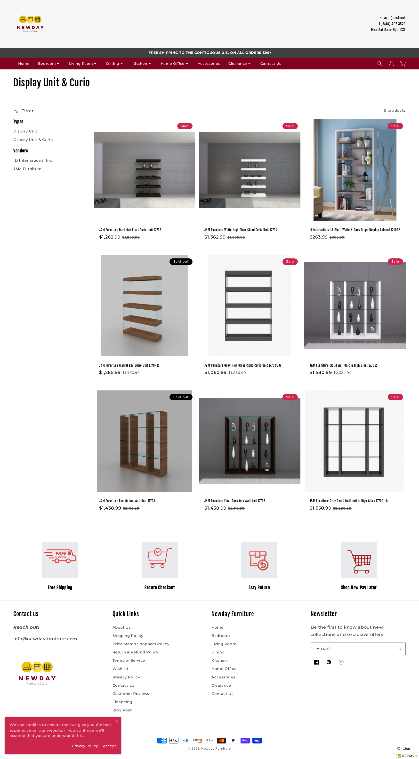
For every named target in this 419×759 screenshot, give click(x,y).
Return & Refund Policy (136, 652)
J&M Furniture (27, 168)
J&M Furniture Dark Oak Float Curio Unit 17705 (130, 230)
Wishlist (121, 668)
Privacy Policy (126, 677)
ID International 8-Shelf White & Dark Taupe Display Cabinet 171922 (355, 230)
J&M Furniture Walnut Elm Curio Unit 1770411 (129, 365)
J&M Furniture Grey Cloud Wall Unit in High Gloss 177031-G (349, 501)
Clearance (237, 63)
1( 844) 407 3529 (392, 24)
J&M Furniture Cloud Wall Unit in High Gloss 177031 (344, 365)
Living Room (81, 63)
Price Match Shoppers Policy (141, 644)
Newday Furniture (216, 748)
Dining (112, 63)
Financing (122, 702)
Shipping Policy (128, 635)
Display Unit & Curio (33, 139)
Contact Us (270, 63)
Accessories (209, 63)
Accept (109, 746)
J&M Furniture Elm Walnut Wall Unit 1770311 (128, 501)
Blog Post (122, 710)
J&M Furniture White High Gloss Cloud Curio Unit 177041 (241, 230)
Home (24, 63)
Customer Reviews (131, 693)
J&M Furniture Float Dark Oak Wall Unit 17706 (235, 501)
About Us (122, 627)
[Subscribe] (399, 649)
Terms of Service (129, 660)
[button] (379, 63)
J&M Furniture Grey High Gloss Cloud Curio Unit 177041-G (242, 365)
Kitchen (140, 63)
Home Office (173, 63)
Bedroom (47, 63)
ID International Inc (32, 160)
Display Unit (25, 131)
